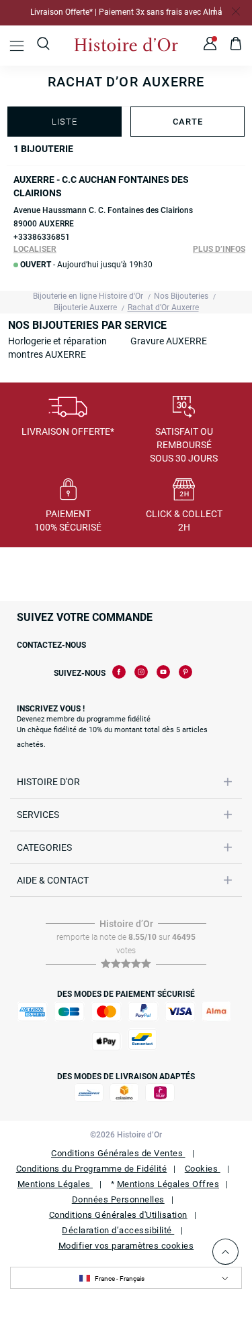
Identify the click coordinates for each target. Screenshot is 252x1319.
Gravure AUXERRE (168, 341)
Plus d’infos (219, 249)
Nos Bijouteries (181, 296)
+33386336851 (41, 237)
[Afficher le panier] (236, 45)
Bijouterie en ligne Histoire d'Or (88, 296)
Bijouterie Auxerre (85, 307)
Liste (64, 122)
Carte (188, 122)
